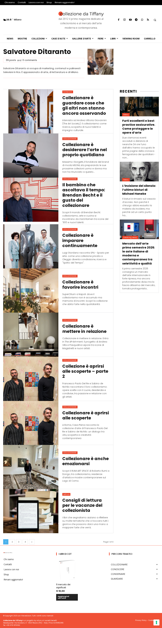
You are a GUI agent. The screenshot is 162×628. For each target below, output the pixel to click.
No (40, 353)
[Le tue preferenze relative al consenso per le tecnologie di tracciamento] (156, 622)
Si (40, 348)
